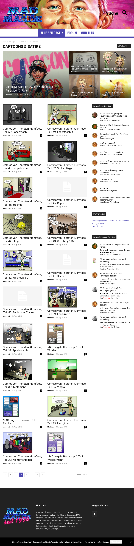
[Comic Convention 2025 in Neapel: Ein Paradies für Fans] (36, 80)
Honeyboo (107, 163)
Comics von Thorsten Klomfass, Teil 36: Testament (22, 385)
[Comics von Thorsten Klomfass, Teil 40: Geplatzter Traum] (22, 296)
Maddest (8, 95)
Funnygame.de (98, 223)
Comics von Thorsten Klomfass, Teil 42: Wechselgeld (22, 276)
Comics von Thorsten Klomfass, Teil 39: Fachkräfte (66, 312)
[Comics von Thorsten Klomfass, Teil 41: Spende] (67, 259)
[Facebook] (94, 514)
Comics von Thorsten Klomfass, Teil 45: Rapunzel (66, 201)
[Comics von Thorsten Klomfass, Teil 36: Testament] (22, 369)
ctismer (106, 120)
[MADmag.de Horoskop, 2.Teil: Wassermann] (67, 442)
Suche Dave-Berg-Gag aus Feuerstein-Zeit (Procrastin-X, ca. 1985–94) (113, 115)
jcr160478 (106, 175)
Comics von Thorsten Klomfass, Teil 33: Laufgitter (66, 422)
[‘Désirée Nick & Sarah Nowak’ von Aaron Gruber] (115, 62)
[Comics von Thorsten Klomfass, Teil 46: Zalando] (22, 187)
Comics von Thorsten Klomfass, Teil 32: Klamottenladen (22, 458)
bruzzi (105, 190)
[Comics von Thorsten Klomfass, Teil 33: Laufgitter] (67, 406)
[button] (118, 13)
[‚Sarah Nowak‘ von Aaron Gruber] (84, 86)
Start (4, 41)
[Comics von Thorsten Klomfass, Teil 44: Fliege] (22, 224)
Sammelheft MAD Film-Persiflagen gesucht (114, 135)
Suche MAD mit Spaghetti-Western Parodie (114, 126)
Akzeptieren (116, 542)
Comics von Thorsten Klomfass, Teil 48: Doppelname (22, 166)
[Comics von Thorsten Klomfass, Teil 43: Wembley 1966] (67, 224)
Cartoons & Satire (24, 41)
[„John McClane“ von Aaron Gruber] (115, 86)
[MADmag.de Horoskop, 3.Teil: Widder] (67, 333)
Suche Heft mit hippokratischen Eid (114, 161)
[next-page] (43, 475)
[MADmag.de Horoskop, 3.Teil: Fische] (22, 406)
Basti (105, 138)
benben (106, 129)
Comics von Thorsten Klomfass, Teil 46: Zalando (22, 203)
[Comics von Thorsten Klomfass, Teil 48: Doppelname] (22, 151)
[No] (130, 542)
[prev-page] (5, 475)
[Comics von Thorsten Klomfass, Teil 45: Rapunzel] (67, 187)
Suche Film (104, 188)
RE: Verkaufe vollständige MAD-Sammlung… (113, 260)
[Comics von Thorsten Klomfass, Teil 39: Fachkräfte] (67, 296)
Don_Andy (107, 269)
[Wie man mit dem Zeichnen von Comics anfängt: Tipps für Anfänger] (84, 63)
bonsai (105, 181)
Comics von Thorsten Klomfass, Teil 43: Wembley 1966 (66, 239)
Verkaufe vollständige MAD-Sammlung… (111, 171)
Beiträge (12, 41)
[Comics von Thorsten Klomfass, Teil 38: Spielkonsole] (22, 333)
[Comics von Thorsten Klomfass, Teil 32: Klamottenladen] (22, 442)
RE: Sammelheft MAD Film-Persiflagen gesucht (111, 274)
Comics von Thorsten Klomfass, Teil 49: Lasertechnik (66, 130)
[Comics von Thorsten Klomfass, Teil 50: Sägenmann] (22, 114)
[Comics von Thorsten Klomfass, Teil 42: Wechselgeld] (22, 260)
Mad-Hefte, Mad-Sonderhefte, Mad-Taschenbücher (115, 198)
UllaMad (106, 202)
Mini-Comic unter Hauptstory (112, 152)
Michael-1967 (108, 145)
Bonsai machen (106, 179)
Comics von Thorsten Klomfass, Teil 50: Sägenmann (22, 130)
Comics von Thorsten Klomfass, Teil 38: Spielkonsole (22, 349)
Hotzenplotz (107, 154)
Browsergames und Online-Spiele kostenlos (110, 220)
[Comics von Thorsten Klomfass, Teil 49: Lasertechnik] (67, 114)
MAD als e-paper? (107, 143)
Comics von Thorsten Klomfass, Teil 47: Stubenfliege (66, 166)
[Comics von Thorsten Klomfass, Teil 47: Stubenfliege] (67, 151)
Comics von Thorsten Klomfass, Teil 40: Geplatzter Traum (22, 311)
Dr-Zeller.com (98, 226)
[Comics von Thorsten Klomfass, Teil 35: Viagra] (67, 369)
